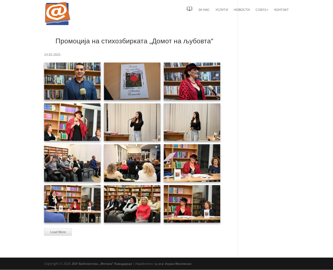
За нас (204, 10)
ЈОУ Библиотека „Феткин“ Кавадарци (102, 263)
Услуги (221, 10)
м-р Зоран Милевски (174, 263)
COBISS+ (262, 10)
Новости (242, 10)
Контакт (281, 10)
